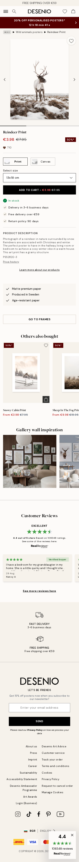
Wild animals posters (29, 32)
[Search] (14, 11)
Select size (10, 170)
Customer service (53, 753)
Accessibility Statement (22, 779)
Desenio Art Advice (54, 746)
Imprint (32, 759)
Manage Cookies (52, 792)
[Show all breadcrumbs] (7, 32)
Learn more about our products (39, 269)
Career (32, 766)
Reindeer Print (56, 32)
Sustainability (28, 772)
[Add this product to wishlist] (71, 40)
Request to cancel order (57, 786)
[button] (62, 845)
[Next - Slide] (74, 80)
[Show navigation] (6, 11)
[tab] (13, 124)
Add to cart (39, 190)
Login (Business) (26, 803)
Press (33, 753)
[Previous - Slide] (5, 80)
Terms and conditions (55, 766)
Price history (11, 261)
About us (31, 746)
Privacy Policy (35, 730)
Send (39, 721)
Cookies (47, 772)
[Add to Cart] (46, 399)
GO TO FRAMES (40, 319)
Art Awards (30, 796)
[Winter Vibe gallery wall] (29, 461)
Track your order (52, 759)
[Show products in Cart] (73, 11)
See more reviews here (39, 591)
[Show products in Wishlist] (65, 11)
